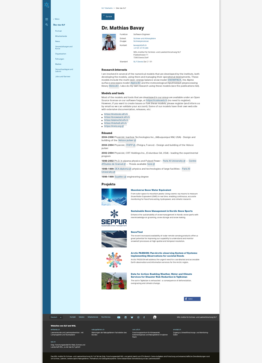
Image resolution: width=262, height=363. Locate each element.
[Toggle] (46, 19)
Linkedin (125, 317)
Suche (47, 24)
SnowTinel (137, 232)
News (57, 41)
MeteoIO (114, 86)
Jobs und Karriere (62, 77)
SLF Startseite (107, 8)
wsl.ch (53, 342)
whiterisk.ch (55, 330)
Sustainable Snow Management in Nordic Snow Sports (162, 211)
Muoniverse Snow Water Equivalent (151, 190)
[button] (192, 299)
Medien (58, 64)
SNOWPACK (174, 80)
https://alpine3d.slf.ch (116, 120)
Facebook (144, 317)
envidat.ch (177, 330)
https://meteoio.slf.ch (116, 114)
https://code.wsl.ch (156, 100)
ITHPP (129, 145)
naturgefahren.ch (98, 330)
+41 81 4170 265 (140, 48)
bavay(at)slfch (140, 45)
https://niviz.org (112, 126)
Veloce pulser (125, 140)
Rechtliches (105, 317)
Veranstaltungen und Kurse (63, 48)
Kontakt (73, 317)
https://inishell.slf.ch (115, 123)
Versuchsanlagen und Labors (64, 70)
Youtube (118, 317)
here (149, 164)
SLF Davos (138, 62)
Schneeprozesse (141, 41)
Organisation (60, 54)
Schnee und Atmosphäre (144, 39)
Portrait (58, 31)
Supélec (119, 176)
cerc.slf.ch (136, 330)
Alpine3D (135, 83)
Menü (57, 19)
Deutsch (54, 317)
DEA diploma (122, 169)
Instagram (138, 317)
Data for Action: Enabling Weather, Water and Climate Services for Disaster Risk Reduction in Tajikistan (161, 275)
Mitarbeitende (61, 36)
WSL (155, 317)
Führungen (59, 59)
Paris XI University (173, 161)
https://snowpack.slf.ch (117, 117)
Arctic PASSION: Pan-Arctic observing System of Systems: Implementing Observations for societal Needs (164, 254)
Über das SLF (59, 25)
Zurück (109, 17)
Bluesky (132, 317)
